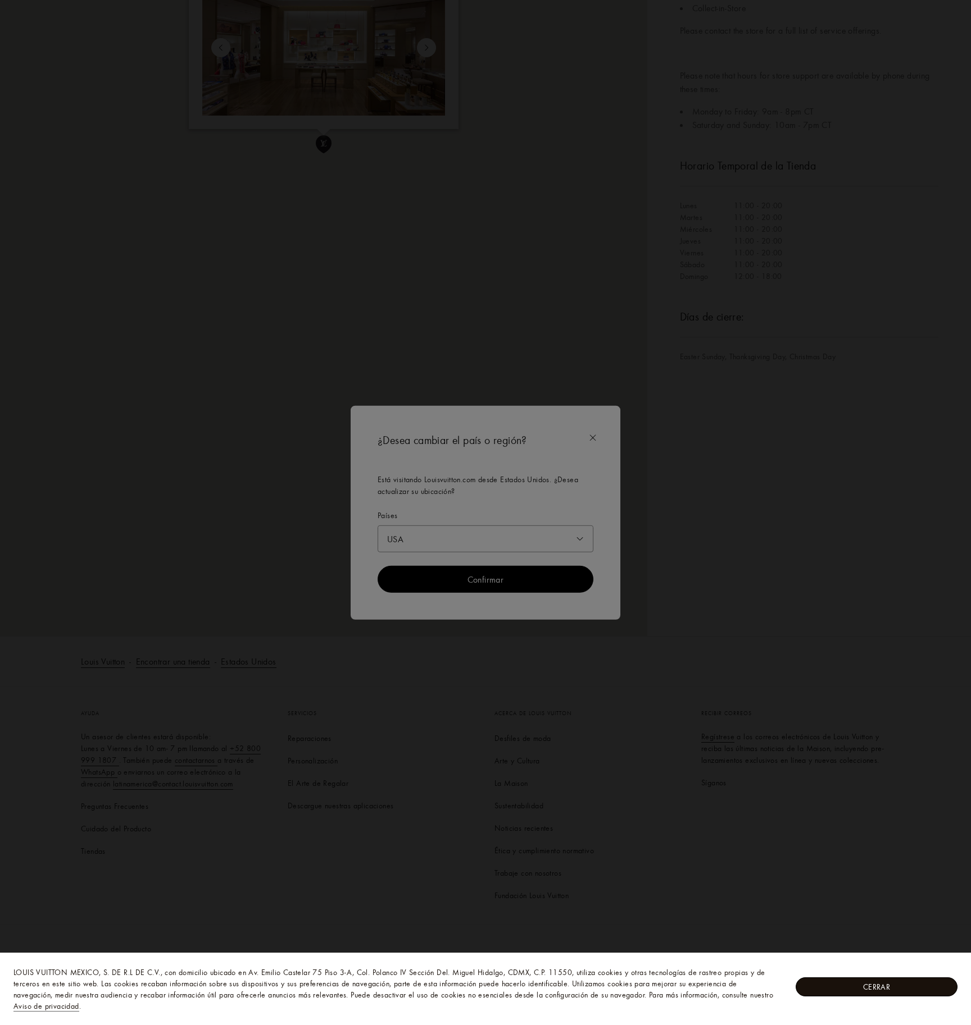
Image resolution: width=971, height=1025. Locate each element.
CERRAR (876, 987)
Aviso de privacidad (46, 1006)
